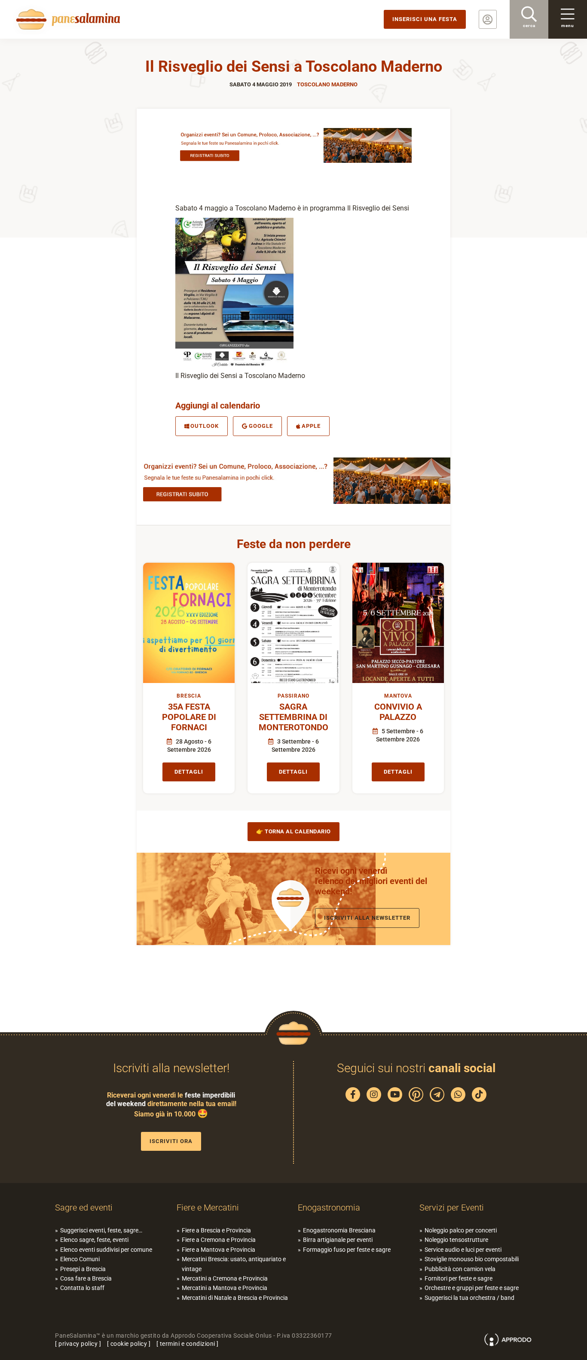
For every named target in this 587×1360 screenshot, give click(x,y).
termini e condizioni (187, 1343)
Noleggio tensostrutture (456, 1239)
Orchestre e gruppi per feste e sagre (472, 1287)
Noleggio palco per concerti (461, 1230)
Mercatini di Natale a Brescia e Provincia (235, 1297)
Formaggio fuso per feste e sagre (347, 1249)
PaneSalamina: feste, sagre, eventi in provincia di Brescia (66, 19)
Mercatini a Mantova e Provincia (224, 1287)
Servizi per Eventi (451, 1207)
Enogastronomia (329, 1207)
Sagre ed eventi (84, 1207)
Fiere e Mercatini (208, 1207)
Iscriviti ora (171, 1141)
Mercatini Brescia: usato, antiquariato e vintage (234, 1264)
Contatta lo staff (82, 1287)
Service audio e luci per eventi (463, 1249)
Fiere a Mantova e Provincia (218, 1249)
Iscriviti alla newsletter (367, 918)
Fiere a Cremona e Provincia (219, 1239)
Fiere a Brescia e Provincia (216, 1230)
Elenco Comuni (80, 1259)
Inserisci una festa (424, 19)
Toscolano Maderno (327, 84)
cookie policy (128, 1343)
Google (261, 426)
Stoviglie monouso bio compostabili (472, 1259)
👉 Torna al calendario (293, 831)
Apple (311, 426)
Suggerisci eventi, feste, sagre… (101, 1230)
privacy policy (78, 1343)
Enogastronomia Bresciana (339, 1230)
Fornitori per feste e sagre (458, 1278)
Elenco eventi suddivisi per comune (106, 1249)
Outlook (204, 426)
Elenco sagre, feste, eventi (94, 1239)
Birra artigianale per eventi (338, 1239)
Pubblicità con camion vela (460, 1268)
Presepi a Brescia (83, 1268)
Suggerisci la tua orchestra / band (469, 1297)
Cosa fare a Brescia (86, 1278)
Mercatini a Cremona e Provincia (225, 1278)
